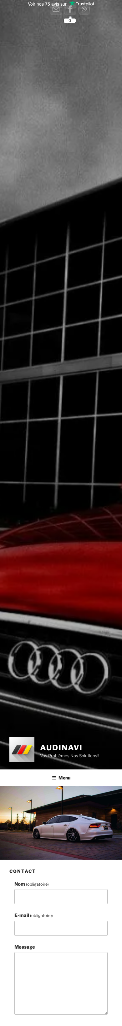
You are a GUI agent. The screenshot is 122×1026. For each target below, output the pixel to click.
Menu (64, 777)
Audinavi (61, 747)
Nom (31, 884)
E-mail (33, 915)
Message (24, 947)
